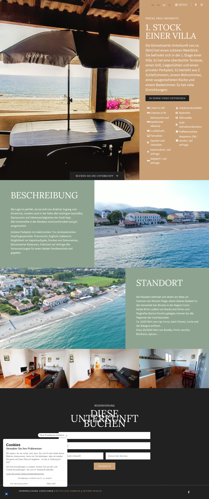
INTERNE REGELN (92, 491)
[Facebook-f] (196, 5)
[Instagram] (201, 5)
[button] (3, 369)
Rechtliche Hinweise (68, 491)
